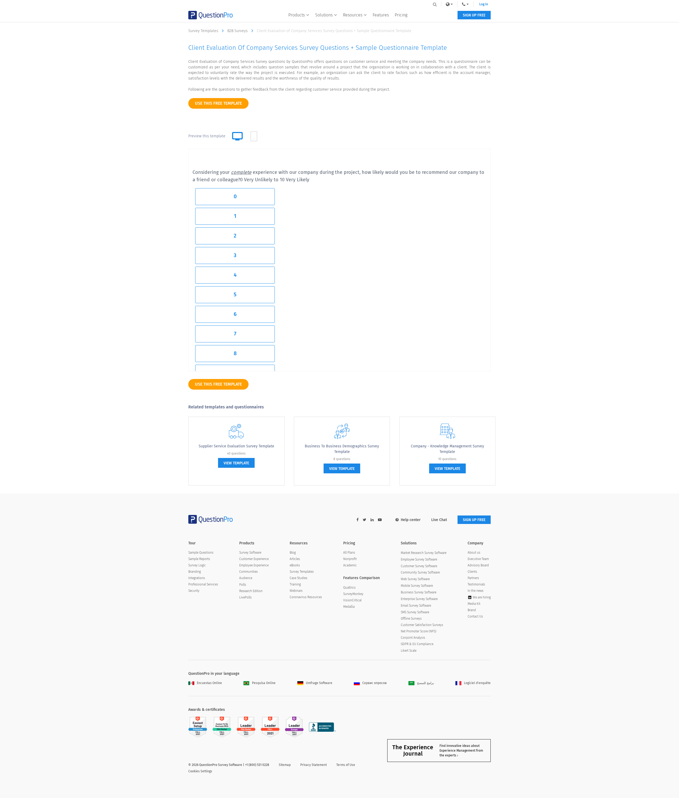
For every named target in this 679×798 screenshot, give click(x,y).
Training (295, 584)
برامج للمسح (425, 683)
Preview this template (206, 136)
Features (381, 14)
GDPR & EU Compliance (417, 644)
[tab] (253, 136)
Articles (295, 559)
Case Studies (298, 578)
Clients (472, 572)
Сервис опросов (374, 683)
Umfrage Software (319, 683)
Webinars (296, 591)
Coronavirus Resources (306, 597)
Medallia (349, 607)
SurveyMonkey (353, 594)
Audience (245, 578)
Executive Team (478, 559)
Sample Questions (201, 552)
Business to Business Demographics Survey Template (342, 449)
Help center (411, 520)
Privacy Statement (313, 765)
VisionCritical (352, 600)
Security (193, 591)
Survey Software (250, 552)
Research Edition (251, 591)
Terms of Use (345, 765)
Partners (473, 578)
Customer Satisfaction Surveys (422, 625)
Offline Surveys (411, 618)
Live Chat (439, 520)
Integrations (196, 578)
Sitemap (285, 765)
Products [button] (296, 14)
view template (236, 463)
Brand (472, 610)
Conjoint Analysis (413, 638)
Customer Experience (254, 559)
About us (474, 552)
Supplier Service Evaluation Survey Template (236, 446)
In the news (476, 591)
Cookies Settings (200, 771)
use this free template (218, 103)
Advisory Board (478, 565)
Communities (248, 572)
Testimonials (476, 584)
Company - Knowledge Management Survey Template (447, 449)
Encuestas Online (209, 683)
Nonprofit (350, 559)
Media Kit (474, 604)
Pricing (401, 14)
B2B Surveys (238, 31)
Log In (483, 4)
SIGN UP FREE (474, 15)
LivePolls (245, 597)
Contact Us (475, 616)
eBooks (295, 565)
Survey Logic (197, 565)
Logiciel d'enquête (477, 683)
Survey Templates (203, 31)
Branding (194, 572)
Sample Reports (199, 559)
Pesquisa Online (264, 683)
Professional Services (203, 584)
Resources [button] (352, 14)
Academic (350, 565)
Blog (293, 552)
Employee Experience (254, 565)
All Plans (349, 552)
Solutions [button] (324, 14)
